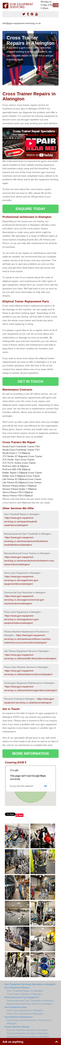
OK (45, 786)
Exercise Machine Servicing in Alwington (27, 1030)
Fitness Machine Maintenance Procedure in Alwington (29, 1022)
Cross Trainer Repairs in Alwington (24, 994)
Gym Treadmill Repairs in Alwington (25, 990)
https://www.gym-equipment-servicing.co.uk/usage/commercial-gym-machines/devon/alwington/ (24, 600)
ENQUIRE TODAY (30, 209)
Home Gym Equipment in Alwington (25, 1010)
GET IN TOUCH (30, 381)
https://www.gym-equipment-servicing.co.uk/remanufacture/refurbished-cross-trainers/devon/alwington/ (29, 561)
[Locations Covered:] (4, 5)
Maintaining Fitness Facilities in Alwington (28, 1036)
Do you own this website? (22, 786)
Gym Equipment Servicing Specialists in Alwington (29, 984)
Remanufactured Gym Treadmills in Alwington (30, 1000)
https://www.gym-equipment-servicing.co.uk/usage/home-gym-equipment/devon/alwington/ (21, 580)
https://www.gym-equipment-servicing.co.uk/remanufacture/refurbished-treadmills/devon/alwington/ (26, 541)
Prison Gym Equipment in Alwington (25, 1013)
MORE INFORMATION (30, 753)
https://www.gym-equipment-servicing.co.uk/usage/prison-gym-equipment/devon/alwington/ (21, 619)
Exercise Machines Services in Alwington (27, 1033)
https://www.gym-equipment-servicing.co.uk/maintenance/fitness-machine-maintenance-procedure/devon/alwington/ (27, 639)
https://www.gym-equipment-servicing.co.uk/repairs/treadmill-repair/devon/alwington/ (20, 521)
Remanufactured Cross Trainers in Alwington (30, 1003)
